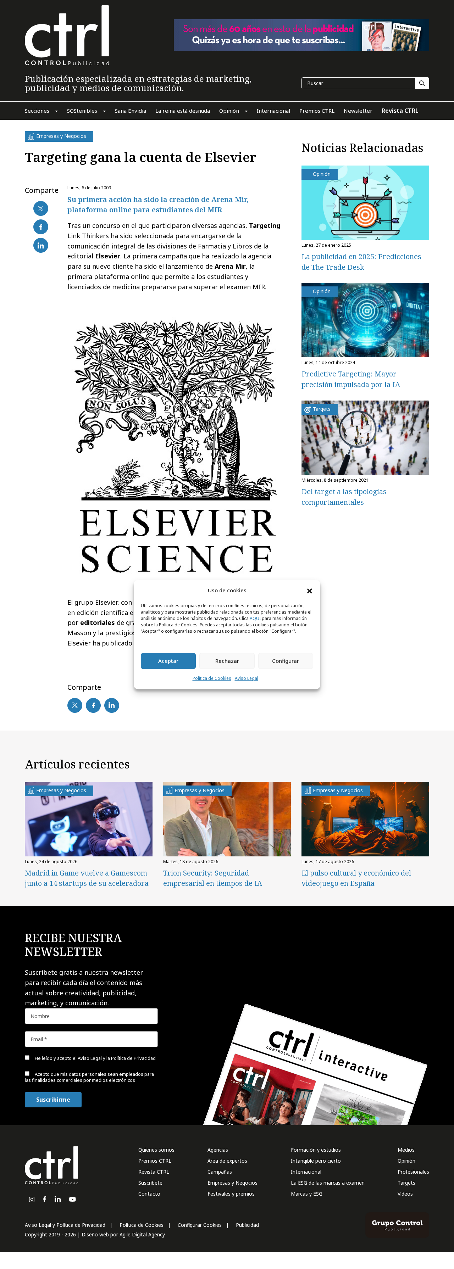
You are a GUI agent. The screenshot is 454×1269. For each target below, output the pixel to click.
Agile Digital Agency (142, 1234)
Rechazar (227, 661)
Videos (405, 1193)
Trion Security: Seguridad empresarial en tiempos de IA (212, 878)
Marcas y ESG (306, 1193)
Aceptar (168, 661)
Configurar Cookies (200, 1225)
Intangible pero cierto (316, 1160)
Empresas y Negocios (232, 1182)
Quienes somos (156, 1149)
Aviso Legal (246, 678)
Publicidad (247, 1225)
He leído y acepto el (95, 1058)
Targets (406, 1182)
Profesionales (413, 1171)
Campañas (219, 1171)
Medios (406, 1149)
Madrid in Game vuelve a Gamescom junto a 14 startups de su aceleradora (87, 878)
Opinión (406, 1160)
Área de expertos (227, 1160)
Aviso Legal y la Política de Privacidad (117, 1058)
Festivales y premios (231, 1193)
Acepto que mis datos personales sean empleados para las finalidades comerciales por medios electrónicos (89, 1077)
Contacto (149, 1193)
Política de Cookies (212, 678)
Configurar (285, 661)
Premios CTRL (154, 1160)
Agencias (217, 1149)
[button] (309, 590)
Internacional (306, 1171)
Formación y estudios (316, 1149)
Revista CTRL (153, 1171)
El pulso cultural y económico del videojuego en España (356, 878)
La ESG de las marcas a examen (328, 1182)
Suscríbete (150, 1182)
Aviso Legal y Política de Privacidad (65, 1225)
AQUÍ (255, 618)
